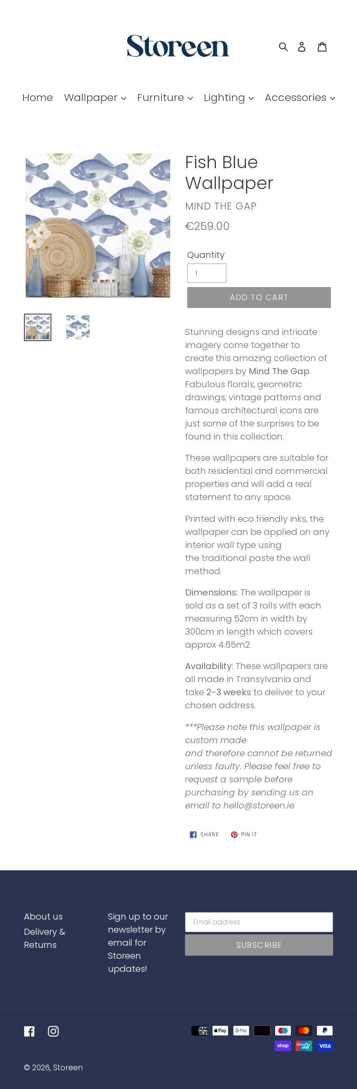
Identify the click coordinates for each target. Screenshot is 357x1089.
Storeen (68, 1067)
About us (43, 916)
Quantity (206, 255)
